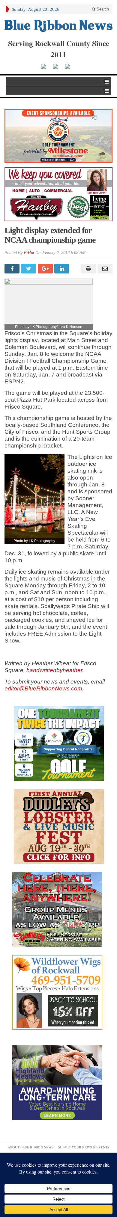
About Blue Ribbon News (30, 1147)
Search (102, 9)
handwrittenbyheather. (55, 670)
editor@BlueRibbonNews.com (43, 688)
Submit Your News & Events (83, 1147)
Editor (29, 252)
